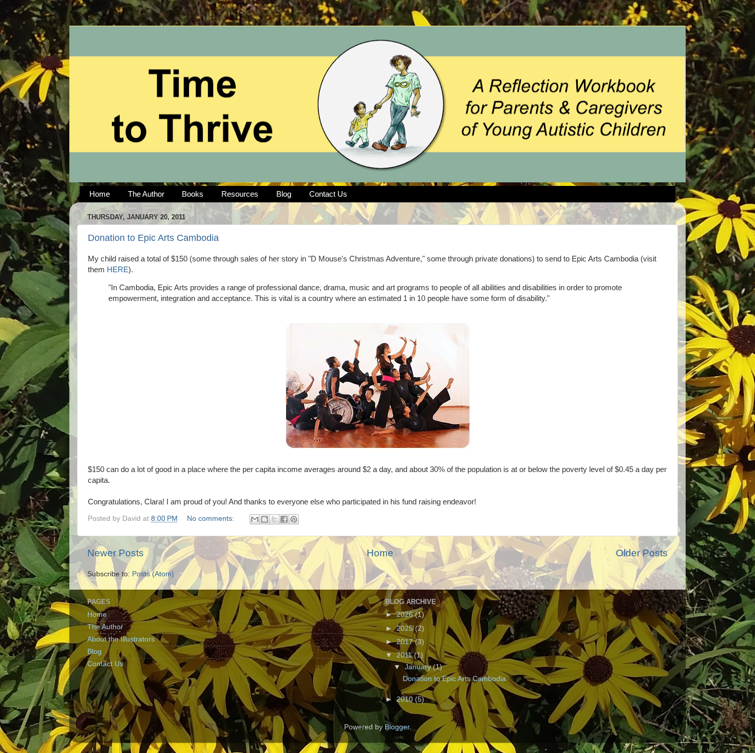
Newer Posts (115, 553)
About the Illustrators (121, 639)
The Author (146, 194)
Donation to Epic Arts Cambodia (153, 238)
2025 (406, 628)
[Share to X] (274, 519)
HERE (117, 270)
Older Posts (642, 553)
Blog (283, 194)
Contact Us (328, 194)
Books (192, 194)
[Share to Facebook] (284, 519)
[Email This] (255, 519)
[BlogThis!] (264, 519)
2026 (406, 614)
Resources (239, 194)
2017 (406, 642)
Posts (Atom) (153, 574)
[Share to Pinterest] (294, 519)
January (419, 667)
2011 (405, 655)
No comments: (211, 518)
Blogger (397, 727)
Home (99, 194)
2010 (406, 699)
